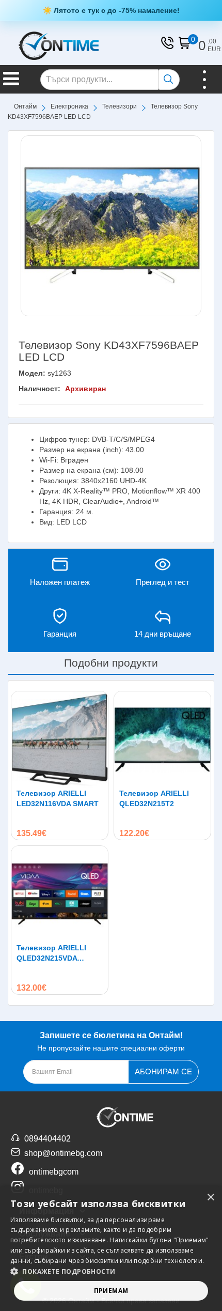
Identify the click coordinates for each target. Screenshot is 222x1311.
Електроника (69, 106)
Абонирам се (163, 1071)
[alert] (111, 1248)
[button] (111, 1271)
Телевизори (119, 106)
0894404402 (47, 1138)
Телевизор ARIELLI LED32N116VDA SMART (58, 798)
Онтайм (25, 106)
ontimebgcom (53, 1171)
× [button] (210, 1197)
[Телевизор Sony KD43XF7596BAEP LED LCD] (111, 225)
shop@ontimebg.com (63, 1153)
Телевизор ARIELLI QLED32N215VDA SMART (51, 953)
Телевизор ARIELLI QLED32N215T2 (154, 798)
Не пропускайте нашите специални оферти (111, 1041)
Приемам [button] (111, 1290)
